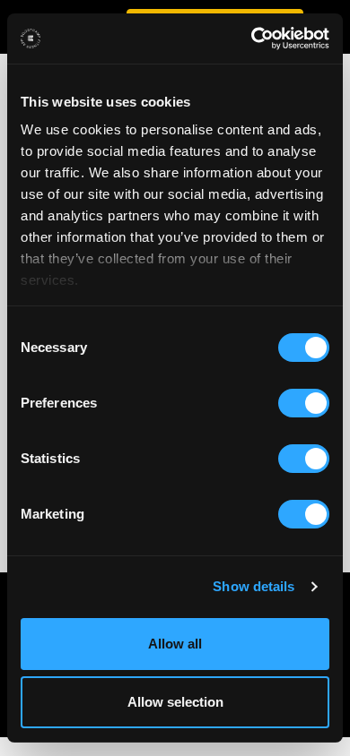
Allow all (175, 643)
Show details (253, 586)
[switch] (303, 403)
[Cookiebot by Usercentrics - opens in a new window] (251, 38)
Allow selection (175, 701)
